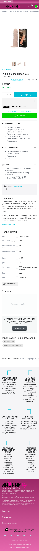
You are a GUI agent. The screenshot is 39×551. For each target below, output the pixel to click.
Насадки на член (9, 341)
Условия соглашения (19, 541)
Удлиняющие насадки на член (13, 345)
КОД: (28, 80)
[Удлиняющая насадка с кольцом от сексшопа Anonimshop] (19, 37)
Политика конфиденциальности (19, 544)
